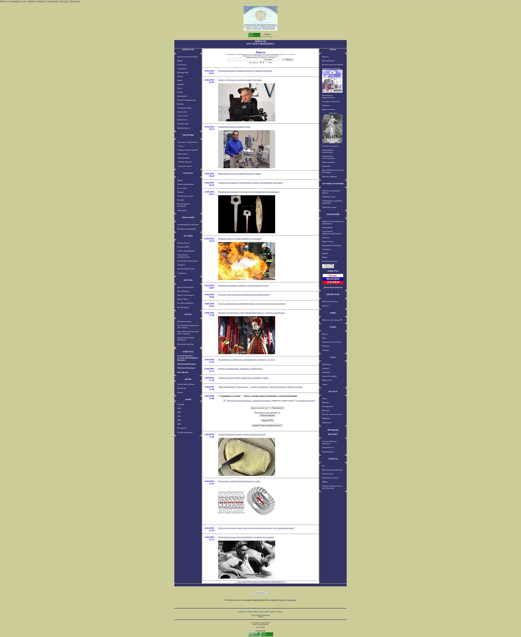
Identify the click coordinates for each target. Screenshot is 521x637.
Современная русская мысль (188, 224)
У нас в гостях (182, 116)
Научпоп (325, 306)
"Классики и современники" (187, 142)
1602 (244, 582)
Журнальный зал (183, 128)
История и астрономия (330, 101)
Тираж (324, 384)
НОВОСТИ (333, 459)
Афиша (180, 61)
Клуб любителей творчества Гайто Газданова (188, 332)
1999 (179, 424)
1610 (282, 582)
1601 (239, 582)
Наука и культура (328, 109)
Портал (3, 1)
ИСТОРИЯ (188, 236)
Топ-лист (64, 1)
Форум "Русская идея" (185, 295)
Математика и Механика (331, 245)
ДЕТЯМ (188, 379)
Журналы (325, 410)
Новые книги (182, 112)
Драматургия (182, 96)
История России (183, 243)
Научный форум (183, 291)
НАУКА (333, 50)
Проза (179, 88)
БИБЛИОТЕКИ (333, 294)
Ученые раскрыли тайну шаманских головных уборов (243, 378)
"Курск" (180, 76)
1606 (263, 582)
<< (235, 582)
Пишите (32, 1)
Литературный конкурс (186, 364)
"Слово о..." (181, 146)
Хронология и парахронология (183, 256)
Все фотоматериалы (185, 432)
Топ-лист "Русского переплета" (329, 442)
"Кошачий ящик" (183, 158)
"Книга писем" (182, 154)
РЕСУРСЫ (332, 391)
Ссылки (266, 611)
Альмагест (181, 265)
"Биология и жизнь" (329, 207)
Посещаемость (327, 406)
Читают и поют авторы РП (332, 320)
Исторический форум (185, 303)
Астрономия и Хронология (187, 261)
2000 (179, 420)
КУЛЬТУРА (188, 173)
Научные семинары (329, 177)
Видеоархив (182, 210)
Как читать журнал (329, 376)
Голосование (53, 1)
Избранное (326, 418)
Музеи (324, 334)
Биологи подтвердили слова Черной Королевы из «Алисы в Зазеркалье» (251, 313)
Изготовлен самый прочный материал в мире (239, 481)
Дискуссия (75, 1)
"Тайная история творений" (187, 150)
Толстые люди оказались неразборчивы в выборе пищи (243, 294)
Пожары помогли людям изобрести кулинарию (240, 238)
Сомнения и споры (184, 108)
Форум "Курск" (183, 299)
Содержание (14, 1)
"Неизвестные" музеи (185, 196)
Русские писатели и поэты (332, 414)
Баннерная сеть (328, 447)
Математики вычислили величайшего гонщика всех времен (246, 537)
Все (323, 466)
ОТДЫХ (333, 327)
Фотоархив (181, 428)
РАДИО (333, 313)
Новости (41, 1)
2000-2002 (333, 113)
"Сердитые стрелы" (184, 166)
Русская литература (329, 261)
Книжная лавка (183, 124)
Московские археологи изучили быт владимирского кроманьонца (248, 192)
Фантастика (181, 388)
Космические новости (330, 146)
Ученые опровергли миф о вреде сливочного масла (242, 434)
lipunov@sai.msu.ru (287, 600)
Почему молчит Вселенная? (332, 65)
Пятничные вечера (184, 321)
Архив (261, 611)
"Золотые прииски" (184, 162)
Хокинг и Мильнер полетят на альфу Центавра (240, 80)
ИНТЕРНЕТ (333, 434)
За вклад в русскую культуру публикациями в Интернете (187, 358)
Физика (325, 253)
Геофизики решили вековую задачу (234, 127)
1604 (253, 582)
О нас (24, 1)
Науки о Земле (327, 241)
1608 (272, 582)
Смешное (325, 350)
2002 (179, 412)
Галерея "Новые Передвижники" (260, 615)
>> (286, 582)
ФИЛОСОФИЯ (188, 217)
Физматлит (326, 166)
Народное (326, 346)
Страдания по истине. (305, 400)
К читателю (181, 65)
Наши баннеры (327, 452)
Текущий (180, 404)
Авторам (325, 368)
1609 (277, 582)
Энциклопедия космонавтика (327, 151)
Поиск (324, 399)
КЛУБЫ (188, 314)
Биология (325, 237)
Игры (324, 338)
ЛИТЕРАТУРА (188, 50)
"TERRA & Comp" (329, 197)
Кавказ (179, 80)
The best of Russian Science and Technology (332, 487)
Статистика (273, 611)
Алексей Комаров (263, 624)
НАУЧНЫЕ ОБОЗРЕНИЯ (333, 184)
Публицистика (182, 72)
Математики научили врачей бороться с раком (239, 173)
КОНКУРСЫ (188, 352)
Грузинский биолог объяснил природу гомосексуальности (245, 71)
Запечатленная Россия (185, 269)
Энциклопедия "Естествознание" (329, 157)
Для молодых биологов (333, 287)
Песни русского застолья (331, 342)
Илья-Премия (182, 372)
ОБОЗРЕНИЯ (188, 135)
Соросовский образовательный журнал (331, 232)
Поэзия (180, 92)
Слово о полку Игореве (186, 251)
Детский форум (183, 307)
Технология (326, 249)
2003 (179, 408)
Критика (180, 104)
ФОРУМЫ (188, 280)
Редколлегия (326, 364)
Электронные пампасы (186, 384)
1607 (268, 582)
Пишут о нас (327, 380)
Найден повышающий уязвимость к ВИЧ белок (240, 369)
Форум (179, 392)
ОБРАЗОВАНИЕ (333, 214)
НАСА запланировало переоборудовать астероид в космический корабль (252, 303)
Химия (324, 257)
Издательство (182, 120)
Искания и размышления (186, 100)
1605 (258, 582)
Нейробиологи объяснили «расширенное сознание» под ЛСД (246, 359)
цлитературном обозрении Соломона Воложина (249, 400)
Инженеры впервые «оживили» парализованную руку (243, 285)
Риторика (180, 200)
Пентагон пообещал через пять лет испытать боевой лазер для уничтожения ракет (256, 528)
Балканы (180, 84)
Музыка (180, 192)
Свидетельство (257, 54)
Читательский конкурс (186, 368)
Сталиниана (181, 273)
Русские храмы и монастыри (183, 205)
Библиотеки (326, 423)
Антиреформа (327, 227)
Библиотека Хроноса (330, 301)
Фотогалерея (182, 188)
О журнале (326, 372)
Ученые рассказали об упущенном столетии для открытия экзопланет (250, 183)
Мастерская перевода (185, 344)
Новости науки (327, 474)
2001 (179, 416)
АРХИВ (188, 399)
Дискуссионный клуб (185, 287)
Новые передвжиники (185, 184)
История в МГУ (183, 247)
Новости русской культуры (187, 57)
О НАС (333, 357)
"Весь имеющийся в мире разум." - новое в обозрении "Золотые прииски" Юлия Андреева (260, 387)
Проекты (325, 402)
